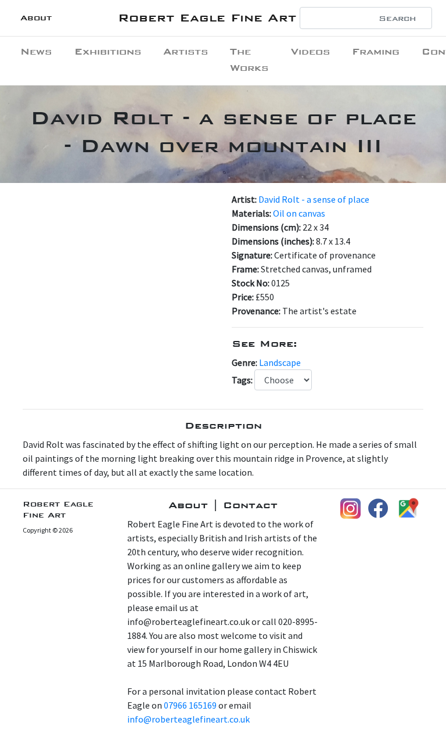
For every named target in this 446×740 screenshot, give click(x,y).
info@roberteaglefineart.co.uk (188, 719)
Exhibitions (107, 51)
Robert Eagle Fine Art (207, 17)
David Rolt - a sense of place (313, 199)
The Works (249, 59)
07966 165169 (190, 705)
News (36, 51)
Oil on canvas (299, 213)
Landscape (280, 362)
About (36, 18)
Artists (185, 51)
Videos (310, 51)
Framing (376, 51)
